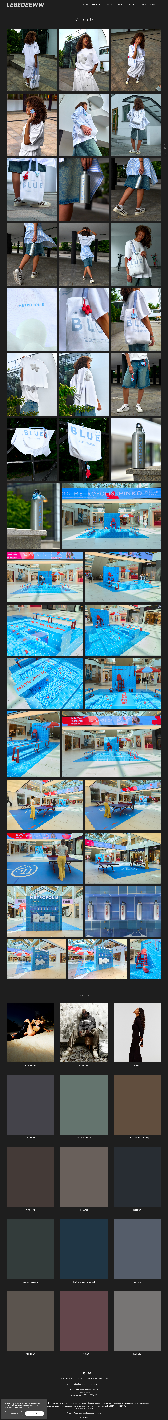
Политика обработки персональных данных (84, 1384)
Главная (85, 5)
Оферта (70, 1413)
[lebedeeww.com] (25, 5)
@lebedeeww (85, 1392)
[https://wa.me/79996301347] (89, 1373)
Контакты (120, 5)
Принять (34, 1414)
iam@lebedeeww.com (89, 1389)
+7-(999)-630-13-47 (89, 1395)
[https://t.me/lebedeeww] (84, 1373)
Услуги (109, 5)
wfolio (87, 1417)
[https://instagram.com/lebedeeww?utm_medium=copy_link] (78, 1373)
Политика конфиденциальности (87, 1413)
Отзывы (143, 5)
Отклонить (13, 1414)
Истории (132, 5)
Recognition (154, 5)
